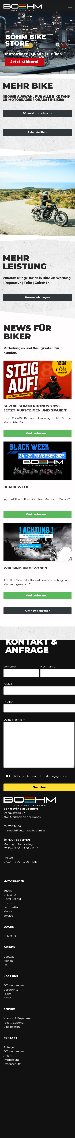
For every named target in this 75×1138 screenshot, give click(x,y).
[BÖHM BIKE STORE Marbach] (22, 8)
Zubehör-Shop (37, 132)
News (7, 998)
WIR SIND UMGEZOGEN (25, 568)
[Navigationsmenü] (70, 8)
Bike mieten (11, 1026)
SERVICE (9, 1009)
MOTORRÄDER (13, 881)
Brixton (8, 903)
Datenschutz (12, 1064)
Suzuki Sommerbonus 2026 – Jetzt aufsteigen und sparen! (35, 408)
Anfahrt (8, 1055)
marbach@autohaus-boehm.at (24, 830)
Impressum (11, 1059)
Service (8, 915)
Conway (8, 956)
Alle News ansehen (37, 610)
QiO (6, 965)
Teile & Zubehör (13, 1022)
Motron (8, 911)
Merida (8, 960)
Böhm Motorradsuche (37, 113)
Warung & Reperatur (17, 1018)
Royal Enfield (12, 899)
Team (7, 993)
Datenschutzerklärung (41, 776)
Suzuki (7, 890)
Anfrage (8, 1047)
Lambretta (10, 907)
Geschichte (10, 989)
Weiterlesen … (37, 433)
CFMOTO (9, 894)
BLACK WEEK (16, 487)
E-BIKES (9, 947)
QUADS (8, 926)
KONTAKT (10, 1038)
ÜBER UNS (10, 976)
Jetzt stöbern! (24, 62)
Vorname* (10, 666)
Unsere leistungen (37, 297)
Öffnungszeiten (13, 985)
